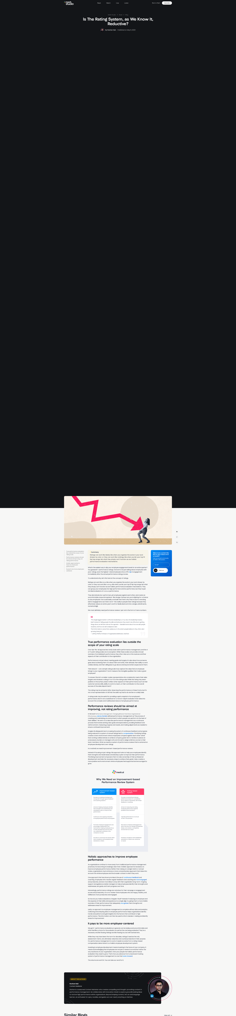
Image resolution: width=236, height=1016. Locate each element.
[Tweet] (176, 542)
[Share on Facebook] (176, 537)
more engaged (141, 880)
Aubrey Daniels (102, 716)
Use (117, 3)
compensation (128, 733)
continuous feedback (131, 877)
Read (99, 3)
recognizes (124, 903)
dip (130, 572)
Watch (108, 3)
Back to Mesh (156, 3)
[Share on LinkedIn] (176, 531)
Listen (126, 3)
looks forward (127, 956)
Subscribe (167, 3)
